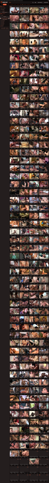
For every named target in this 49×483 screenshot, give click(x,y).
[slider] (0, 18)
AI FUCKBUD (28, 4)
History (15, 4)
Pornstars (11, 4)
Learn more (21, 0)
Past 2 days (3, 21)
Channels (8, 4)
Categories (4, 4)
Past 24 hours (3, 20)
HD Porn (25, 4)
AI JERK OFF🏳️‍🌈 (21, 4)
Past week (3, 22)
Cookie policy (7, 28)
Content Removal (3, 28)
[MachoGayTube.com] (4, 2)
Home (2, 4)
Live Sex (18, 4)
